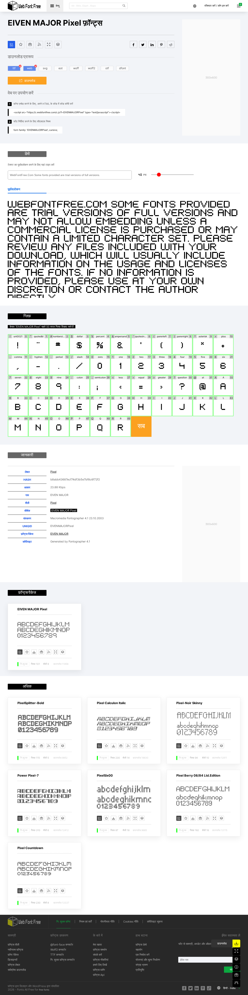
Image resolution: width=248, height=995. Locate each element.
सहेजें (232, 969)
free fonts (44, 989)
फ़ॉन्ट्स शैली (13, 944)
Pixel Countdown (30, 848)
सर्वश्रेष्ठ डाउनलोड (17, 969)
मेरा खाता (97, 944)
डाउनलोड (29, 80)
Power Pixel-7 (28, 775)
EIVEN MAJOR (59, 533)
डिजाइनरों (12, 959)
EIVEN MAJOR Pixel (32, 609)
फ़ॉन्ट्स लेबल (14, 964)
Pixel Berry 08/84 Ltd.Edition (198, 775)
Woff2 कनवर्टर (58, 949)
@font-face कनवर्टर (61, 944)
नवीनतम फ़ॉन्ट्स (15, 949)
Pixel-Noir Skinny (189, 703)
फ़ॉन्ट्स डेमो (141, 944)
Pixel (53, 471)
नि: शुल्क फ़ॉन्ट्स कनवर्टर (62, 959)
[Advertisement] (211, 77)
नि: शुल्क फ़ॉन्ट (63, 921)
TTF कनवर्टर (57, 954)
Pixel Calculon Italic (111, 703)
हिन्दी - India (229, 988)
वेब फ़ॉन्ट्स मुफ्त (24, 6)
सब (141, 426)
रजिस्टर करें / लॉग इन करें (216, 5)
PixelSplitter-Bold (30, 703)
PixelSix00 (105, 775)
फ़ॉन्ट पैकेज (13, 954)
